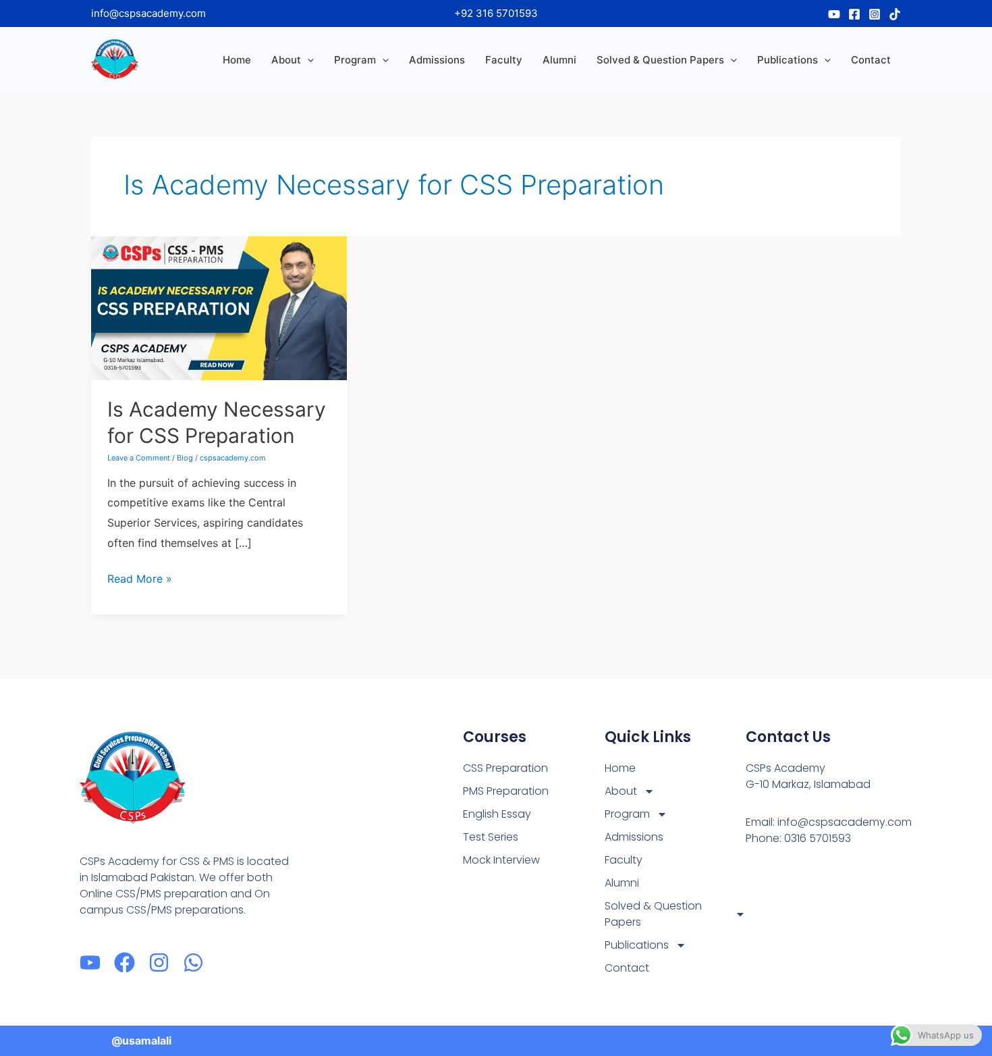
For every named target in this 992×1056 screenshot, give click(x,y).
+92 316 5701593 (496, 13)
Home (237, 59)
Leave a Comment (138, 458)
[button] (307, 60)
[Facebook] (854, 14)
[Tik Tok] (895, 14)
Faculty (503, 59)
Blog (185, 458)
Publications (787, 59)
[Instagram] (875, 14)
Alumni (559, 59)
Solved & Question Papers (660, 59)
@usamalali (141, 1040)
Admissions (437, 59)
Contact (871, 59)
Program (355, 59)
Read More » (139, 577)
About (286, 59)
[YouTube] (834, 14)
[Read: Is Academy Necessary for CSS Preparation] (219, 307)
